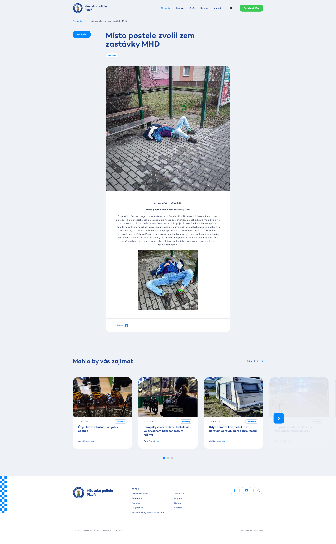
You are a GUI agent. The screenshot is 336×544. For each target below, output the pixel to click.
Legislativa (137, 507)
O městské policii (140, 493)
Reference (137, 498)
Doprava (178, 498)
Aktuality (179, 493)
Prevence (136, 503)
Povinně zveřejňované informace (148, 512)
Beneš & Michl (257, 530)
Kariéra (178, 503)
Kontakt (178, 507)
